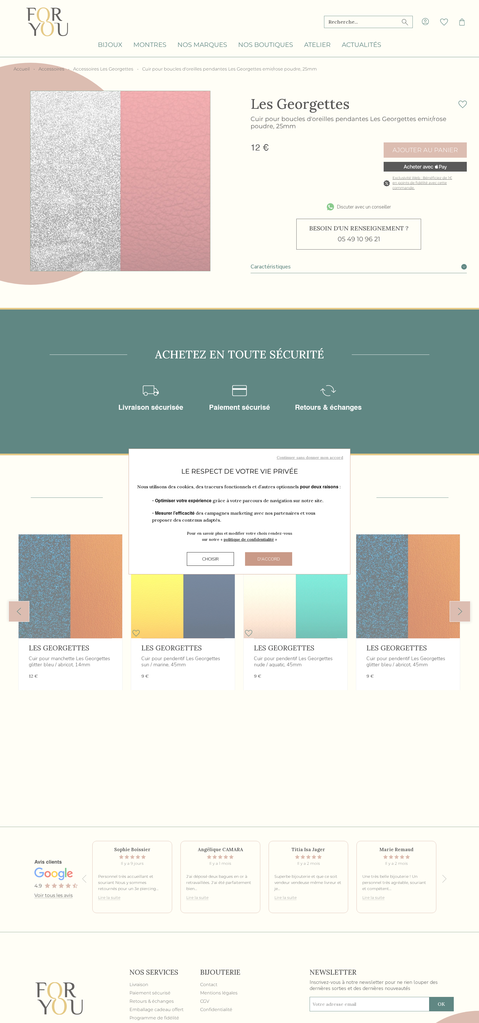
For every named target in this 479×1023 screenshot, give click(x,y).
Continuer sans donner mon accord (310, 457)
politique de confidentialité (249, 539)
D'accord (269, 559)
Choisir (210, 559)
